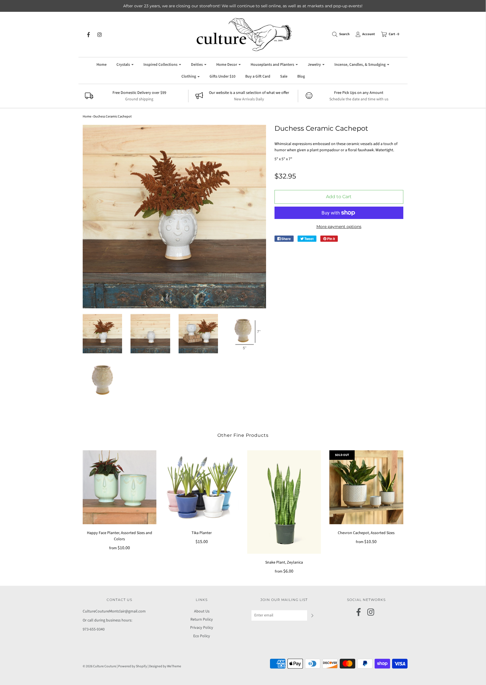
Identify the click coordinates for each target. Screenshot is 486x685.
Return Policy (201, 619)
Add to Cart (339, 196)
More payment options (338, 226)
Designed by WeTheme (165, 666)
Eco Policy (201, 636)
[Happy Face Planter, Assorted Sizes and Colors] (120, 487)
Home (101, 64)
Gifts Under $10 (222, 76)
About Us (202, 611)
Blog (301, 76)
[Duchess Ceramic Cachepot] (102, 334)
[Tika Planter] (202, 487)
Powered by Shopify (132, 666)
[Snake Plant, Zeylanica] (284, 502)
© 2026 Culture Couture (99, 666)
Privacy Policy (201, 627)
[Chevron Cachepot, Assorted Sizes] (366, 487)
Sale (283, 76)
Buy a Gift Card (257, 76)
